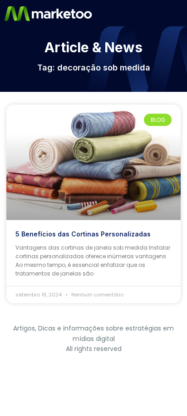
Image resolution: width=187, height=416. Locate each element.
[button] (179, 13)
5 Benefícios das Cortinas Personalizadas (83, 234)
